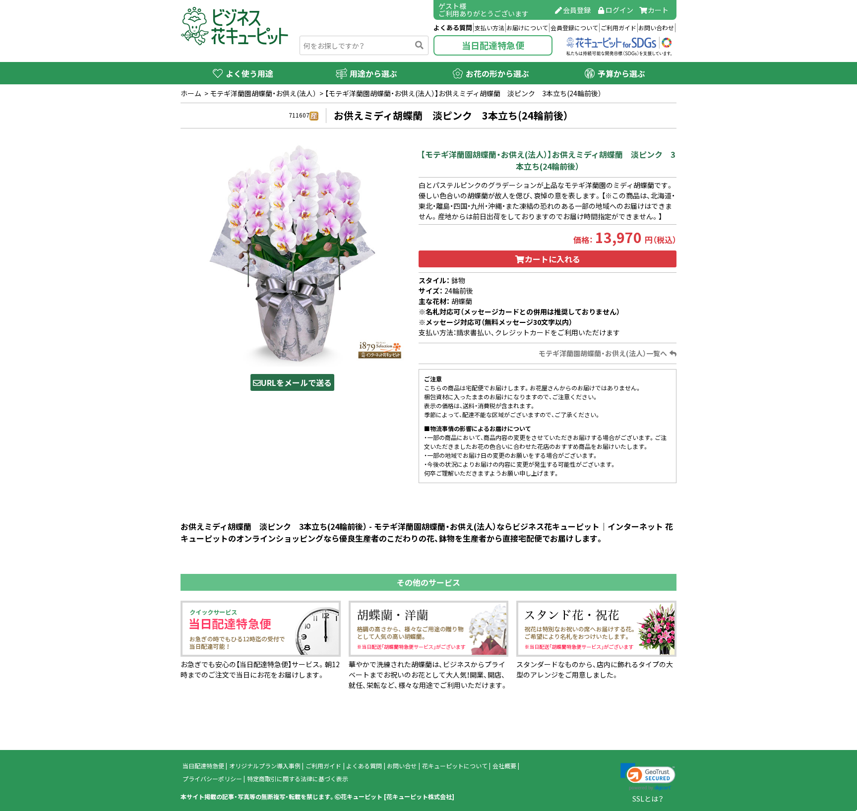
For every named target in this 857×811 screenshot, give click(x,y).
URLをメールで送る (296, 382)
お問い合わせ (656, 27)
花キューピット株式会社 (419, 796)
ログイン (619, 10)
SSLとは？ (648, 799)
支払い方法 (489, 27)
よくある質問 (452, 27)
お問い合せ (402, 765)
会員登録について (574, 27)
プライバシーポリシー (212, 778)
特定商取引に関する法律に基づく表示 (297, 778)
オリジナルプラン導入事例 (265, 765)
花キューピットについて (455, 765)
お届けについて (527, 27)
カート (658, 10)
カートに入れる (552, 259)
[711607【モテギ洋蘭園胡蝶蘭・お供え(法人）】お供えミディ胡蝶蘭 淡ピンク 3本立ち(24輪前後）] (292, 254)
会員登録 (577, 10)
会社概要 (504, 765)
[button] (647, 776)
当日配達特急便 (493, 45)
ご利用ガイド (618, 27)
